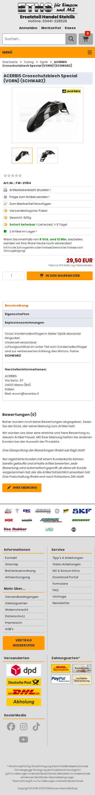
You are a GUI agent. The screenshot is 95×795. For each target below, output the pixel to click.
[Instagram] (23, 726)
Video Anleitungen (67, 564)
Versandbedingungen (22, 597)
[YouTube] (23, 739)
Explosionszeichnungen (24, 322)
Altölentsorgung (17, 577)
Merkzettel (51, 28)
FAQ (56, 590)
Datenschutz (15, 616)
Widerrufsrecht (16, 609)
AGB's (9, 629)
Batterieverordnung (20, 571)
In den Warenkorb (63, 275)
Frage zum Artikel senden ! (29, 197)
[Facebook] (11, 726)
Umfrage (59, 596)
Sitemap (11, 564)
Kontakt (11, 558)
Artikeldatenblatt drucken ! (29, 190)
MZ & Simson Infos (66, 571)
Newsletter (61, 603)
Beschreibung (16, 305)
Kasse (70, 28)
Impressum (13, 622)
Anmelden (28, 28)
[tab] (47, 305)
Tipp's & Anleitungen (68, 558)
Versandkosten (84, 265)
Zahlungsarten (16, 603)
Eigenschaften (17, 314)
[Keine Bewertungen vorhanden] (12, 176)
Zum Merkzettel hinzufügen (30, 204)
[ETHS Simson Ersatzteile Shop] (47, 12)
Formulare (60, 583)
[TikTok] (36, 726)
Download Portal (65, 577)
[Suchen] (71, 39)
